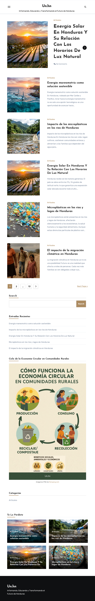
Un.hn (46, 6)
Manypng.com (54, 482)
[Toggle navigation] (9, 6)
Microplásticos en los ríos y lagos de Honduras (29, 342)
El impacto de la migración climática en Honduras (31, 348)
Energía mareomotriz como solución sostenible (30, 323)
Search (13, 296)
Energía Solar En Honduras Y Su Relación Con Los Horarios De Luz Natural (67, 169)
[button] (85, 48)
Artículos (57, 24)
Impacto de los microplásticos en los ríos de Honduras (33, 330)
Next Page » (82, 286)
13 (29, 286)
